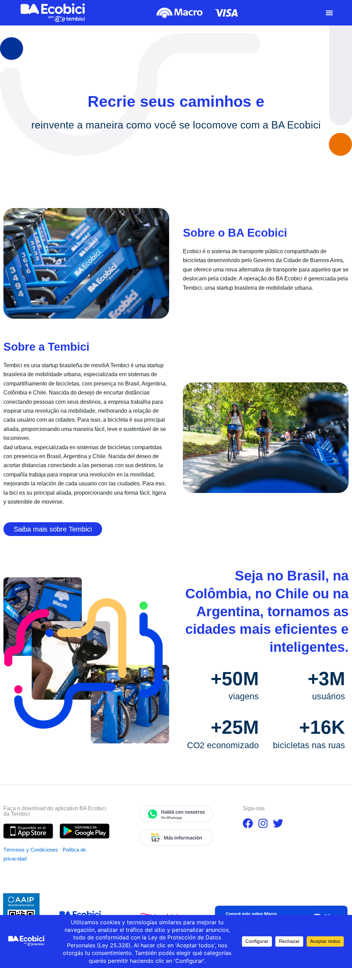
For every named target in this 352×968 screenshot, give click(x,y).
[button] (329, 12)
